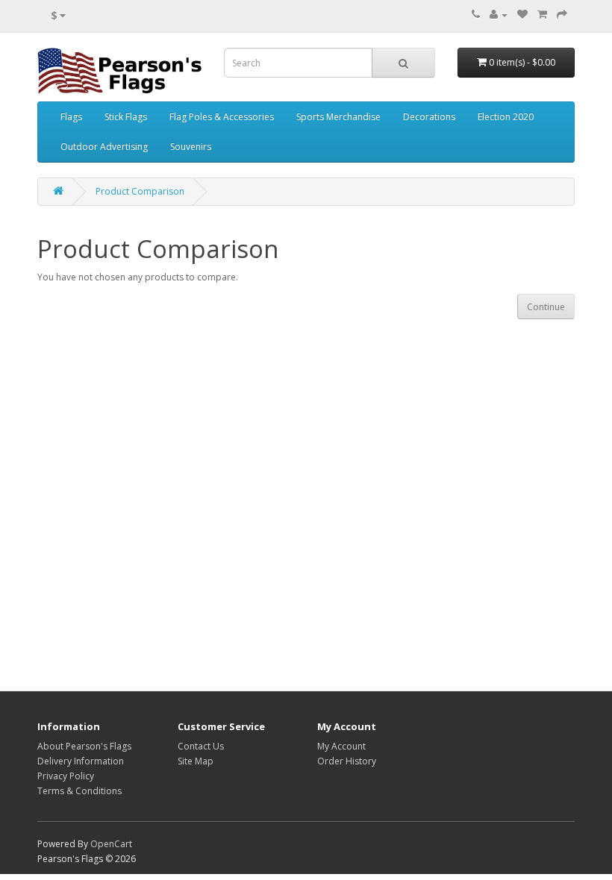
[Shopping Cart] (542, 14)
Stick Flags (125, 116)
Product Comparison (140, 191)
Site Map (195, 761)
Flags (71, 116)
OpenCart (111, 843)
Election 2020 (506, 116)
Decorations (429, 116)
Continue (546, 307)
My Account (341, 746)
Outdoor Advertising (104, 146)
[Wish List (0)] (522, 14)
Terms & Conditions (79, 791)
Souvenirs (190, 146)
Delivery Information (80, 761)
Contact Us (201, 746)
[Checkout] (562, 14)
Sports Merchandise (338, 116)
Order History (346, 761)
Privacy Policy (65, 776)
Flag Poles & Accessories (221, 116)
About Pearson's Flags (84, 746)
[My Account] (499, 14)
